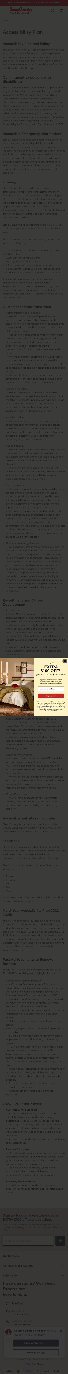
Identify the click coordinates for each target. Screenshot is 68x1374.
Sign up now (51, 696)
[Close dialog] (64, 661)
